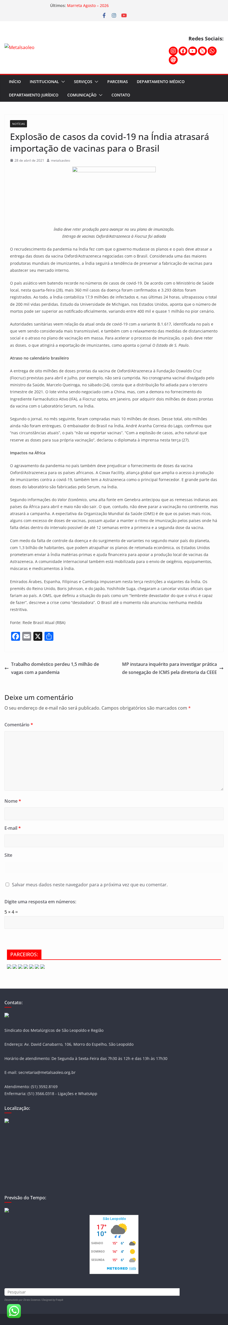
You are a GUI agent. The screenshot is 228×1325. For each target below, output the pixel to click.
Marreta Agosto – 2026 (88, 5)
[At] (173, 59)
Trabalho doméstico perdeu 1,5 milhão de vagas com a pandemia (55, 668)
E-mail (12, 828)
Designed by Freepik (52, 1300)
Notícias (18, 124)
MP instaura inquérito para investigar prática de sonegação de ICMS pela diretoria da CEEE (169, 668)
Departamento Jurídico (33, 95)
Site (8, 855)
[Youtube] (192, 51)
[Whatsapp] (212, 51)
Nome (12, 801)
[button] (62, 82)
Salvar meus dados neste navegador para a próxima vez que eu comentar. (90, 885)
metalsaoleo (60, 160)
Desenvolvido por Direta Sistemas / (23, 1300)
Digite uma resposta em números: (40, 902)
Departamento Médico (161, 81)
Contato (120, 95)
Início (15, 81)
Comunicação (81, 95)
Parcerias (117, 81)
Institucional (44, 81)
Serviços (83, 81)
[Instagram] (173, 51)
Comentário (18, 725)
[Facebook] (183, 51)
